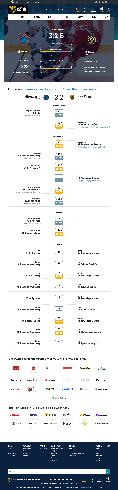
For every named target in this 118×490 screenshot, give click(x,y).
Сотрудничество (12, 453)
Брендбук (98, 460)
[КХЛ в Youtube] (102, 2)
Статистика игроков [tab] (53, 89)
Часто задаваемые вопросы (76, 453)
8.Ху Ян (37, 113)
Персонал (25, 453)
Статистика (42, 451)
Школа (70, 448)
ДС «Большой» (11, 455)
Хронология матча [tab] (15, 89)
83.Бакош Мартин (86, 309)
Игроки (25, 451)
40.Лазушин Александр (29, 155)
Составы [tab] (66, 89)
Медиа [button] (94, 17)
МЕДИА (99, 446)
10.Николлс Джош (31, 233)
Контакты (10, 458)
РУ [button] (35, 9)
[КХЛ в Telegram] (106, 2)
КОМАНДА (27, 446)
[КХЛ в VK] (96, 2)
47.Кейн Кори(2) (32, 168)
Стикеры (53, 455)
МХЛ (106, 17)
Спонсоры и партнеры (14, 451)
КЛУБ (10, 446)
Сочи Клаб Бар (55, 462)
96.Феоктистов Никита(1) (90, 144)
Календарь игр (43, 448)
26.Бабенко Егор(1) (87, 124)
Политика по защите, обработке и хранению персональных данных (59, 483)
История (10, 448)
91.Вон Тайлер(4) (21, 192)
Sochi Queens (54, 451)
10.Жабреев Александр (89, 332)
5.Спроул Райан (33, 200)
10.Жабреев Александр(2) (101, 127)
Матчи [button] (50, 17)
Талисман (25, 455)
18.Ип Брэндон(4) (32, 189)
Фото (97, 451)
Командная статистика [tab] (33, 89)
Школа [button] (80, 17)
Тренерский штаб (27, 448)
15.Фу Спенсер (33, 253)
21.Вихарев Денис (86, 287)
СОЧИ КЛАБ (55, 446)
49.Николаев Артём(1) (84, 127)
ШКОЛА (72, 446)
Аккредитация (99, 458)
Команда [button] (36, 17)
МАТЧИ (42, 446)
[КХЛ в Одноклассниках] (99, 2)
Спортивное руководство (29, 458)
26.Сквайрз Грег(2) (34, 192)
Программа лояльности (57, 448)
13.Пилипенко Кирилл (88, 178)
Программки (99, 455)
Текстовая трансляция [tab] (89, 89)
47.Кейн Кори (34, 220)
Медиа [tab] (75, 89)
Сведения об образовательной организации (80, 458)
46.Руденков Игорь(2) (99, 147)
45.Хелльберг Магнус (88, 253)
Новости (98, 448)
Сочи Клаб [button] (66, 17)
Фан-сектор (54, 453)
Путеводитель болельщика (58, 458)
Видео (97, 453)
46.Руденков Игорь (87, 343)
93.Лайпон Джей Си (87, 264)
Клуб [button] (23, 17)
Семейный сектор (55, 460)
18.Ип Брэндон (33, 298)
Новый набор (72, 455)
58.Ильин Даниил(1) (84, 147)
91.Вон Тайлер (33, 275)
